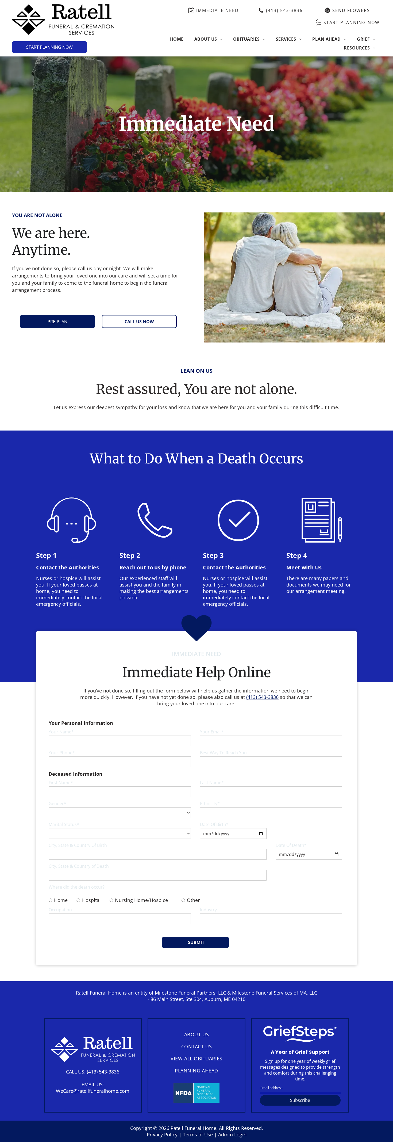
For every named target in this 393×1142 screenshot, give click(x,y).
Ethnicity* (210, 803)
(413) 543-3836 (103, 1071)
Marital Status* (64, 824)
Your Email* (212, 732)
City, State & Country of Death (79, 866)
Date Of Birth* (214, 824)
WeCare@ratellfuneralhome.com (92, 1091)
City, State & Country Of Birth (78, 845)
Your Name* (61, 732)
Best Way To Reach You (223, 753)
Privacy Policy (162, 1134)
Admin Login (232, 1134)
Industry (208, 910)
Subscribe (300, 1100)
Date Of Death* (291, 845)
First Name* (61, 783)
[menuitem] (177, 39)
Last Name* (212, 783)
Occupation (60, 910)
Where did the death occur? (77, 887)
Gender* (57, 803)
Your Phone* (62, 753)
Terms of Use (198, 1134)
